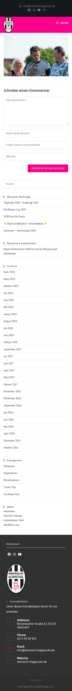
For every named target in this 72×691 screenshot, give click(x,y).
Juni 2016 (9, 419)
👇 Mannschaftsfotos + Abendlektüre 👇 (25, 223)
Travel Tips (10, 487)
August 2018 (10, 321)
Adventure (9, 466)
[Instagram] (34, 10)
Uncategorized (11, 494)
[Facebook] (29, 10)
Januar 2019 (10, 314)
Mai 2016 (8, 426)
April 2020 (9, 272)
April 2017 (9, 370)
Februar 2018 (11, 342)
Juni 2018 (9, 335)
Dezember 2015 (12, 440)
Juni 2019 (9, 300)
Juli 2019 (8, 293)
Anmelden (9, 511)
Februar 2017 (11, 384)
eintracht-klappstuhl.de (32, 662)
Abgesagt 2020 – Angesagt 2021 (21, 202)
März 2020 (9, 279)
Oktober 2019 (11, 286)
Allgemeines (10, 473)
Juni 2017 (9, 363)
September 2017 (12, 349)
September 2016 (12, 405)
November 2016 (12, 398)
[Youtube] (20, 554)
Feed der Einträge (13, 515)
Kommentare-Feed (14, 520)
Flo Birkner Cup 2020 (15, 209)
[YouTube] (39, 10)
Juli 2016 (8, 412)
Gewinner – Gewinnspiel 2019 (20, 230)
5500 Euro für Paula (14, 216)
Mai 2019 (8, 307)
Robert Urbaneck (12, 249)
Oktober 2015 (11, 447)
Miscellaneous (11, 480)
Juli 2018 (8, 328)
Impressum (13, 544)
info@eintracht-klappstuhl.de (39, 6)
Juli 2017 (8, 356)
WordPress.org (11, 525)
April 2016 (9, 433)
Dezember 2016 (12, 391)
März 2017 (9, 377)
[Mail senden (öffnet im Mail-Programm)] (44, 10)
